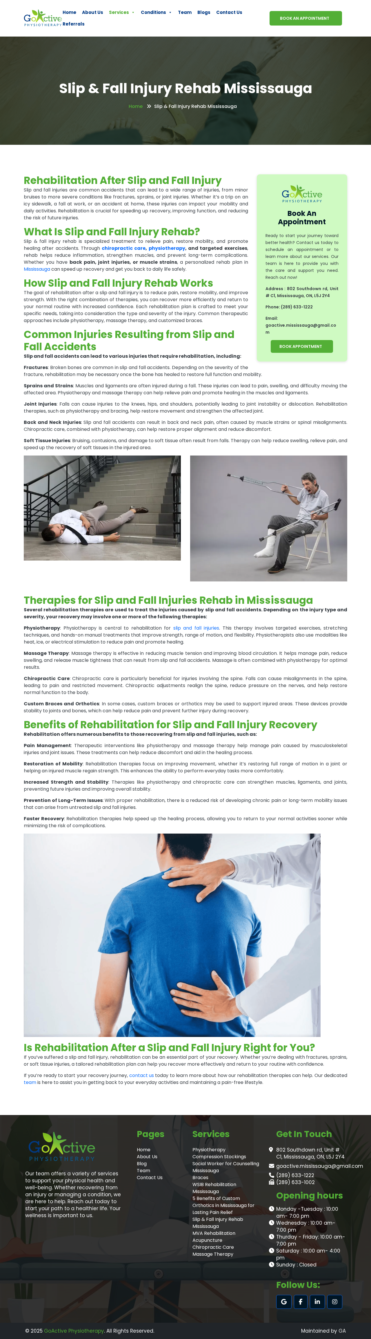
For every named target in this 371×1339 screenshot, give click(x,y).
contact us (142, 1075)
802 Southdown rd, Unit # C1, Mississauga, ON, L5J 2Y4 (310, 1153)
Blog (142, 1163)
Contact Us (229, 12)
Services (119, 12)
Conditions (153, 12)
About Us (92, 12)
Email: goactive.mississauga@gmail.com (300, 325)
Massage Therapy (212, 1254)
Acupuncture (207, 1240)
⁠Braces (200, 1177)
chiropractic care (124, 248)
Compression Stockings (219, 1156)
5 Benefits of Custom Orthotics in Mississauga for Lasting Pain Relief (223, 1205)
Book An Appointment (304, 18)
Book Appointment (300, 346)
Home (69, 12)
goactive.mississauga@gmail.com (319, 1166)
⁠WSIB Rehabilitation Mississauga (214, 1188)
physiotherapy (167, 248)
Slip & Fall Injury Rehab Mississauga (217, 1223)
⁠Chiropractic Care (213, 1247)
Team (185, 12)
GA (342, 1330)
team (30, 1082)
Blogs (203, 12)
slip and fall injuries (196, 628)
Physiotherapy (208, 1149)
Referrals (74, 24)
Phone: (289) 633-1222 (289, 307)
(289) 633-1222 (295, 1175)
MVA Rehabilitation (213, 1233)
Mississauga (37, 269)
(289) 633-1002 (295, 1182)
